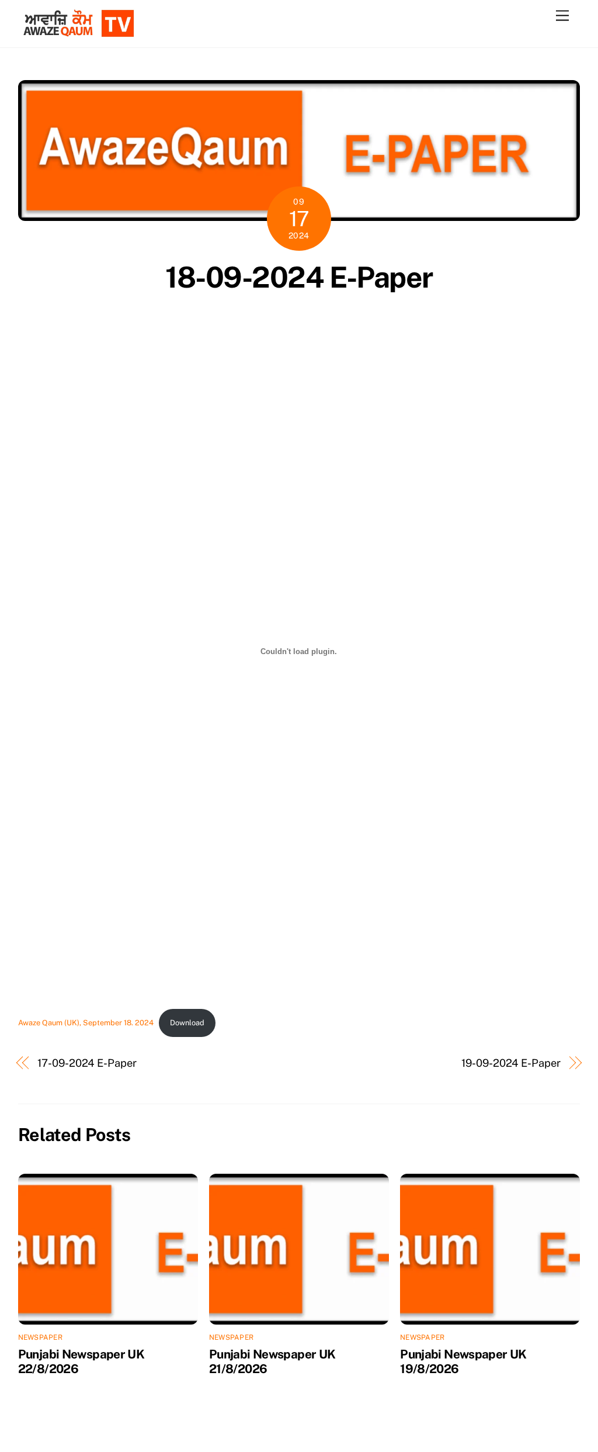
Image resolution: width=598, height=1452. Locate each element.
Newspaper (40, 1337)
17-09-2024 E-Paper (86, 1063)
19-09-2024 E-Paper (510, 1063)
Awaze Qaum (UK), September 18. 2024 (86, 1022)
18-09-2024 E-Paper (298, 277)
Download (187, 1022)
